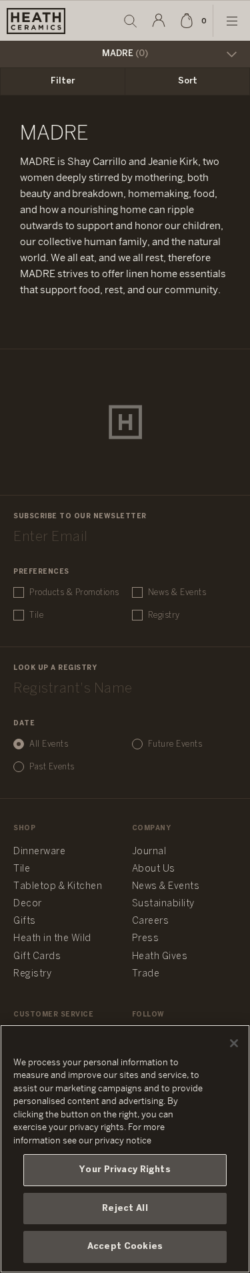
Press (145, 938)
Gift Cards (37, 956)
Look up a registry (55, 668)
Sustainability (163, 904)
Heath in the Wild (52, 938)
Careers (150, 921)
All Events (48, 744)
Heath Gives (160, 956)
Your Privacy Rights (124, 1169)
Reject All (124, 1208)
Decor (27, 904)
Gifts (24, 921)
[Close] (234, 1043)
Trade (146, 974)
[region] (125, 1149)
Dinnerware (39, 852)
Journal (149, 852)
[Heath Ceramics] (125, 422)
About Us (153, 869)
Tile (36, 615)
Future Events (175, 744)
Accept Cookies (125, 1246)
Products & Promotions (74, 592)
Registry (164, 615)
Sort (187, 81)
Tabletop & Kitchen (57, 886)
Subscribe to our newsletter (80, 517)
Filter (63, 81)
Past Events (52, 767)
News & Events (177, 592)
